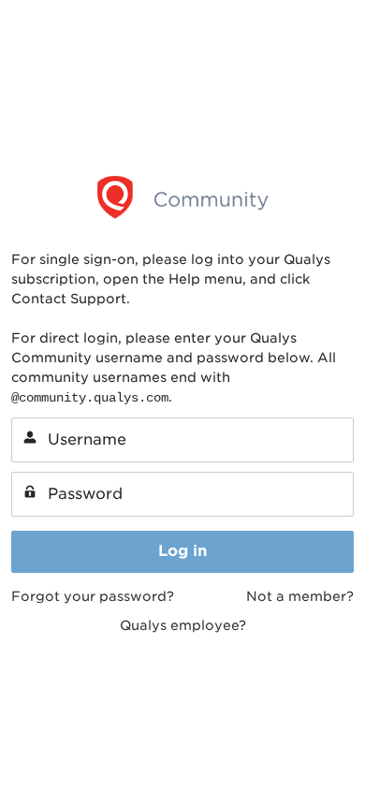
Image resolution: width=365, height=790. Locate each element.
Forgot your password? (92, 596)
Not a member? (300, 596)
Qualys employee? (183, 625)
